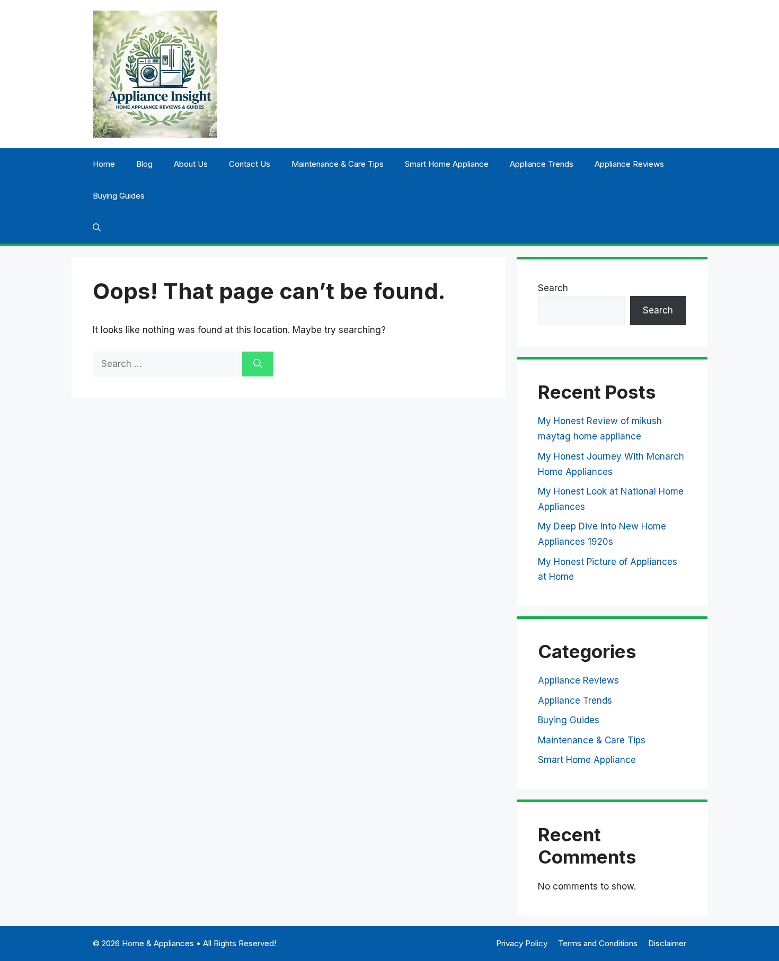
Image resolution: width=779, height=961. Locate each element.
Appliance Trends (541, 164)
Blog (144, 164)
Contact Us (249, 164)
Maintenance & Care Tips (337, 164)
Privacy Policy (521, 943)
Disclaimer (667, 943)
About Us (191, 164)
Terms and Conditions (598, 943)
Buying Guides (119, 196)
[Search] (257, 364)
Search (553, 288)
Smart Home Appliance (447, 164)
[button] (96, 228)
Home (104, 164)
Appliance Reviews (629, 164)
